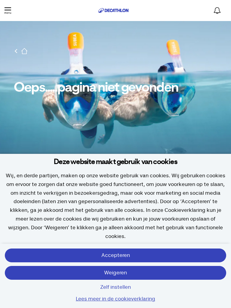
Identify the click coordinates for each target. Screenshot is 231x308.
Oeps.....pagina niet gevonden (96, 87)
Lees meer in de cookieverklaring (115, 299)
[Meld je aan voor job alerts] (217, 10)
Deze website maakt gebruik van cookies (115, 162)
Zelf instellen (115, 287)
